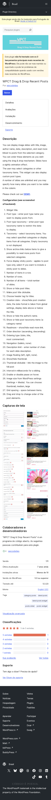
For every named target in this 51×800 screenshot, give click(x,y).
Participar (31, 716)
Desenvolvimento (13, 123)
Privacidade (8, 707)
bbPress (8, 747)
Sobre (5, 693)
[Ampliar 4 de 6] (45, 445)
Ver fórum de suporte (13, 677)
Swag (31, 730)
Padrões (31, 707)
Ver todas (43, 658)
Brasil (11, 764)
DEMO (27, 194)
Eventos (31, 720)
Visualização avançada (14, 613)
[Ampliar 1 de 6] (21, 413)
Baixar (7, 93)
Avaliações (10, 109)
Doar (30, 725)
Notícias (6, 698)
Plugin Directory (9, 12)
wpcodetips (12, 85)
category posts (30, 595)
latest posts (42, 595)
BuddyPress (10, 752)
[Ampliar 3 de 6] (45, 413)
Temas (30, 698)
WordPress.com (11, 738)
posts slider (30, 606)
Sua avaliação (9, 658)
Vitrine (30, 693)
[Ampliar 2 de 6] (21, 433)
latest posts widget (39, 601)
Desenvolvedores (11, 725)
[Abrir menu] (47, 4)
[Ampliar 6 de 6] (45, 498)
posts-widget (42, 606)
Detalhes (9, 102)
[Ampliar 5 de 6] (45, 471)
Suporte (9, 129)
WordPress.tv (10, 730)
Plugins (30, 703)
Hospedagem (9, 703)
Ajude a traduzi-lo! (28, 21)
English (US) (43, 589)
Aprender (7, 716)
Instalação (10, 116)
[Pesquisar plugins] (30, 30)
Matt (6, 743)
